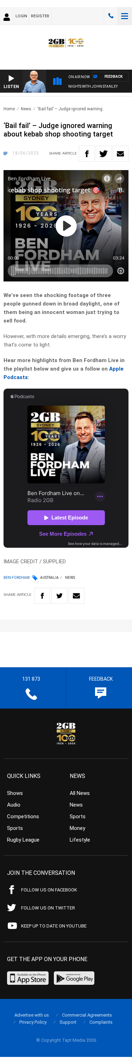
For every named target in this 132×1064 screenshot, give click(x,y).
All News (80, 793)
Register (40, 16)
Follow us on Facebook (49, 890)
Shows (15, 793)
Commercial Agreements (87, 1015)
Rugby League (23, 840)
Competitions (23, 816)
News (26, 108)
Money (77, 828)
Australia (49, 578)
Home (9, 108)
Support (67, 1022)
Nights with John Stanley (93, 86)
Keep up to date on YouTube (54, 926)
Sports (15, 828)
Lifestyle (80, 840)
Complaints (101, 1022)
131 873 (111, 16)
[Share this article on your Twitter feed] (104, 154)
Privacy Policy (32, 1022)
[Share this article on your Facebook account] (87, 154)
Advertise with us (31, 1015)
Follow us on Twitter (48, 908)
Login (21, 16)
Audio (13, 805)
